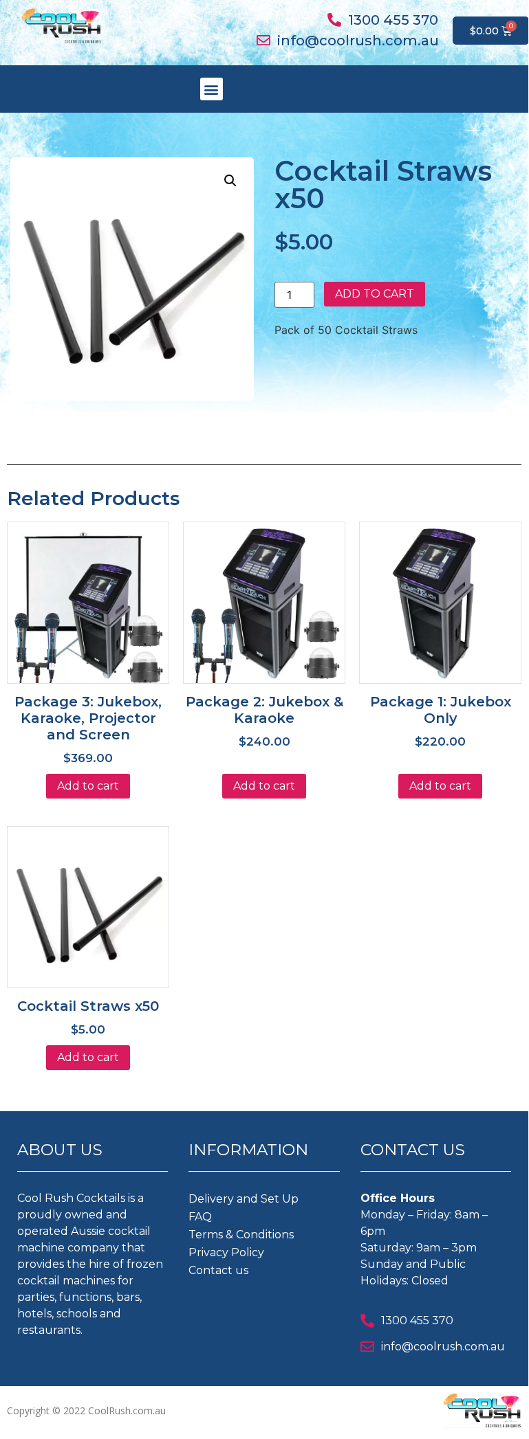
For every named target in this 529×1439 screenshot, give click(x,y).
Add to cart (374, 293)
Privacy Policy (226, 1252)
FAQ (200, 1216)
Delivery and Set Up (243, 1198)
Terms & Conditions (241, 1234)
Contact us (218, 1270)
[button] (211, 89)
